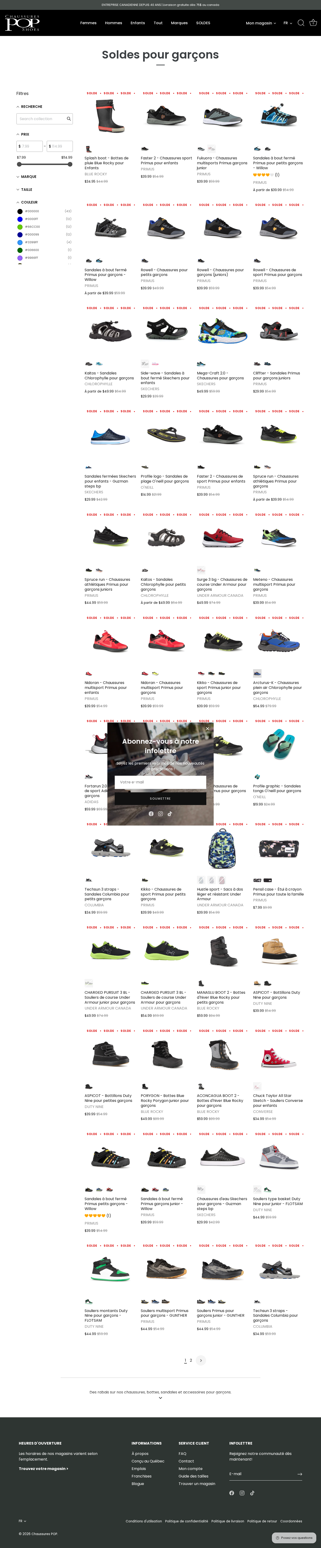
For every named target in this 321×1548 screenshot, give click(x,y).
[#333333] (201, 467)
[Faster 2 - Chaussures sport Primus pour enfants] (166, 116)
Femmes (88, 23)
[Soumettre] (300, 1474)
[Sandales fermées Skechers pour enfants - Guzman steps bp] (110, 434)
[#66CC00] (257, 570)
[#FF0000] (89, 149)
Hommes (113, 23)
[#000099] (267, 364)
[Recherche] (301, 23)
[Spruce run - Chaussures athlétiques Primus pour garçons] (279, 434)
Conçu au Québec (148, 1461)
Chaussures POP (44, 1534)
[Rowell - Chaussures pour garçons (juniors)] (222, 228)
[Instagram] (160, 813)
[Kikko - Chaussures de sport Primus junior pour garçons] (222, 640)
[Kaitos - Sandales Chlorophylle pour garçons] (110, 331)
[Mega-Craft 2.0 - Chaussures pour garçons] (222, 331)
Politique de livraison (227, 1521)
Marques (179, 23)
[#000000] (145, 149)
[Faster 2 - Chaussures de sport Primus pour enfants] (222, 434)
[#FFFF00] (155, 673)
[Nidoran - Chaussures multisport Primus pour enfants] (110, 640)
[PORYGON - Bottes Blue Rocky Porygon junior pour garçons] (166, 1053)
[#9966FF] (211, 880)
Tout (158, 23)
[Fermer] (207, 728)
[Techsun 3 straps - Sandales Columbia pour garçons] (279, 1268)
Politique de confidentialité (186, 1521)
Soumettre (160, 798)
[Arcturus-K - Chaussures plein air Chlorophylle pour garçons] (279, 640)
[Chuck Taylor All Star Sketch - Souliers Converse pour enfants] (279, 1053)
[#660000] (222, 880)
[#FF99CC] (155, 364)
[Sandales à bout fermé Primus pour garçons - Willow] (110, 228)
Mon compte (191, 1468)
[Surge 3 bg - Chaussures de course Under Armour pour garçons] (222, 537)
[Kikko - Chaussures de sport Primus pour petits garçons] (166, 847)
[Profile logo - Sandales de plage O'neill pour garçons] (166, 434)
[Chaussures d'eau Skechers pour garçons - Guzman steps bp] (222, 1157)
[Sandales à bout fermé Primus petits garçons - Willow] (110, 1157)
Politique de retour (262, 1521)
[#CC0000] (211, 149)
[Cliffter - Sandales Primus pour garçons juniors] (279, 331)
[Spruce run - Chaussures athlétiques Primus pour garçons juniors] (110, 537)
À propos (140, 1453)
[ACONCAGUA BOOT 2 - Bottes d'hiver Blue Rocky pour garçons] (222, 1053)
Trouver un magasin (197, 1483)
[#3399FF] (99, 364)
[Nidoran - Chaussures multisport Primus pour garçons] (166, 640)
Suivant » (201, 1360)
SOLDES (203, 23)
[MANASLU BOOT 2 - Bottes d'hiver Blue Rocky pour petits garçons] (222, 950)
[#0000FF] (257, 149)
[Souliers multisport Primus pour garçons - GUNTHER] (166, 1268)
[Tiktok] (170, 813)
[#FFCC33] (267, 467)
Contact (186, 1461)
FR (286, 23)
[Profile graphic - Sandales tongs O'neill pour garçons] (279, 744)
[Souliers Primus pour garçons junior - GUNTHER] (222, 1268)
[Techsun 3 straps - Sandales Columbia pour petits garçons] (110, 847)
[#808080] (257, 1189)
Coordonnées (291, 1521)
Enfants (138, 23)
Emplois (139, 1468)
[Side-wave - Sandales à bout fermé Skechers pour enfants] (166, 331)
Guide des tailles (193, 1476)
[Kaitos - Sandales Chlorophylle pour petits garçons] (166, 537)
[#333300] (89, 777)
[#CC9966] (257, 983)
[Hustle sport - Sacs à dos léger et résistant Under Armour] (222, 847)
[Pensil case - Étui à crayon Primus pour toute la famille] (279, 847)
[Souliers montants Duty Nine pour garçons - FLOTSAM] (110, 1268)
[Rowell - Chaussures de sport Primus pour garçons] (279, 228)
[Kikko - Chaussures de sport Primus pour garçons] (222, 744)
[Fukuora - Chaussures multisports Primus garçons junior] (222, 116)
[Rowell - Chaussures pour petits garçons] (166, 228)
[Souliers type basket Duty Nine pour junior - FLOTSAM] (279, 1157)
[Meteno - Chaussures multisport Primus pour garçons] (279, 537)
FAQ (182, 1453)
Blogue (138, 1483)
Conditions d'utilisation (144, 1521)
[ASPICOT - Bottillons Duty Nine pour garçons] (279, 950)
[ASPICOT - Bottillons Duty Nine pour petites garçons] (110, 1053)
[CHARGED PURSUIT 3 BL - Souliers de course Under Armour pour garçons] (166, 950)
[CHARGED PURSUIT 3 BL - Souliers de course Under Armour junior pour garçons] (110, 950)
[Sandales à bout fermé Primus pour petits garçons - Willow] (279, 116)
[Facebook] (151, 813)
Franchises (142, 1476)
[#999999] (201, 149)
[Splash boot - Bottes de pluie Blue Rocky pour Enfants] (110, 116)
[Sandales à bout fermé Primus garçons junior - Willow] (166, 1157)
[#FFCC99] (257, 880)
